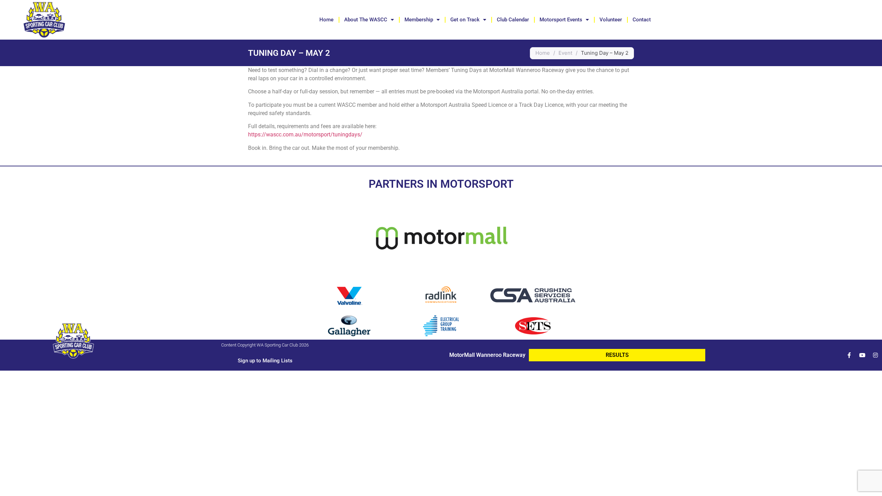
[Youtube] (862, 355)
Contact (642, 20)
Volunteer (610, 20)
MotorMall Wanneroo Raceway (487, 355)
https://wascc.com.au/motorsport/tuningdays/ (305, 134)
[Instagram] (875, 355)
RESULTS (617, 355)
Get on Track (465, 20)
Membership (418, 20)
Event (565, 53)
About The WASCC (365, 20)
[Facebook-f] (849, 355)
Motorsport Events (561, 20)
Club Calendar (513, 20)
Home (326, 20)
